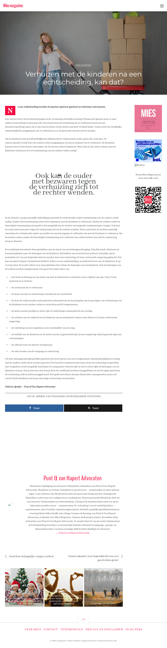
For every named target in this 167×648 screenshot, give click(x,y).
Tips (34, 593)
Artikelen (17, 593)
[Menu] (162, 6)
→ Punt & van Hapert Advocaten (73, 533)
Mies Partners (83, 65)
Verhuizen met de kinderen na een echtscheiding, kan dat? (83, 78)
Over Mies (33, 629)
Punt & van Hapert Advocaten (25, 17)
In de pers (134, 629)
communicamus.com (107, 641)
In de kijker (27, 593)
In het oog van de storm (103, 603)
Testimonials (72, 629)
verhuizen (152, 16)
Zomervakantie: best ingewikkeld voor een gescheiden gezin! (93, 558)
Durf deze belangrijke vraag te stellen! (31, 556)
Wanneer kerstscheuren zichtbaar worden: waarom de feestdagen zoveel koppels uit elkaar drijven (24, 601)
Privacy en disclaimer (104, 629)
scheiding (142, 16)
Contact (51, 629)
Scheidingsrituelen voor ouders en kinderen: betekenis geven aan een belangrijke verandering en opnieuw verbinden (64, 599)
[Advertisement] (64, 442)
